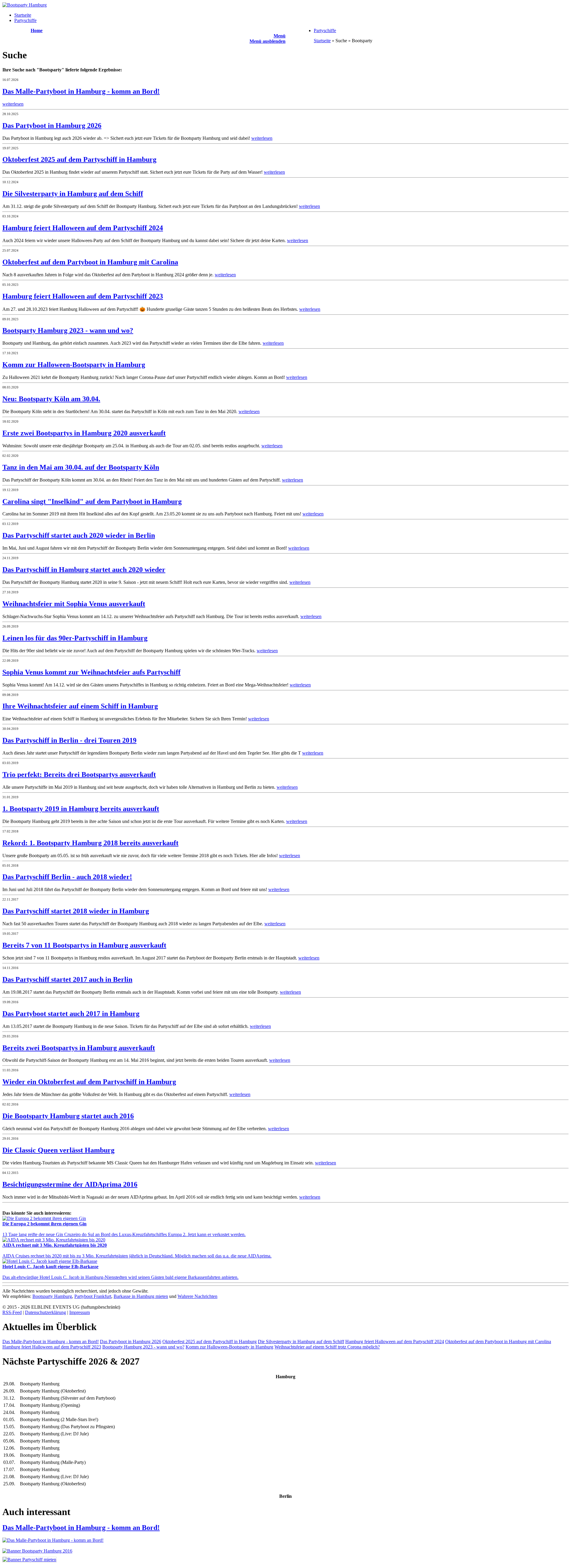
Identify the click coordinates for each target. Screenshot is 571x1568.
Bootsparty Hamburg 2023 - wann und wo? (143, 1346)
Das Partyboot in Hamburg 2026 (130, 1341)
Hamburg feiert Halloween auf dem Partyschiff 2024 (394, 1341)
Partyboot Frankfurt (92, 1296)
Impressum (79, 1312)
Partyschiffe (25, 20)
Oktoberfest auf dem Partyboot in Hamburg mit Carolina (498, 1341)
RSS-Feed (12, 1312)
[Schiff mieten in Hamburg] (29, 1559)
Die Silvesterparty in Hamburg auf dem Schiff (301, 1341)
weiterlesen (12, 103)
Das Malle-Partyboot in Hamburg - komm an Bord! (50, 1341)
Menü (280, 35)
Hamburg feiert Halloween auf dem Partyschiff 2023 (51, 1346)
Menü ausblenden (268, 41)
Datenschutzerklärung (45, 1312)
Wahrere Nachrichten (197, 1296)
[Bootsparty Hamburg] (24, 4)
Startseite (22, 15)
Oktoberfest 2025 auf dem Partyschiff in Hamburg (209, 1341)
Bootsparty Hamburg (52, 1296)
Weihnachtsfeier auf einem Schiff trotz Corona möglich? (327, 1346)
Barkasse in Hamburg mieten (141, 1296)
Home (37, 30)
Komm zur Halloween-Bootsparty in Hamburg (229, 1346)
